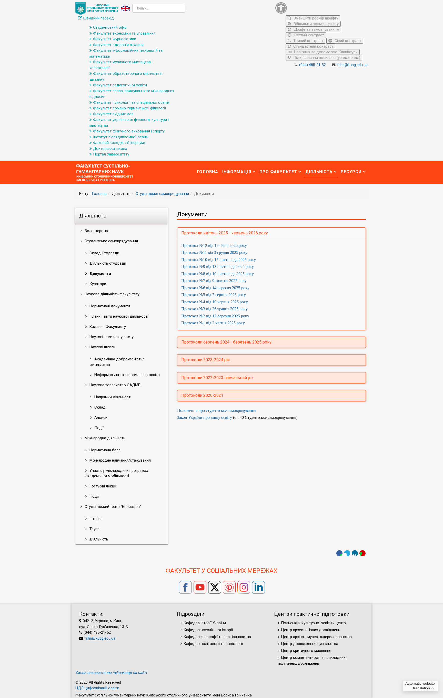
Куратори (97, 284)
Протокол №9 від (217, 266)
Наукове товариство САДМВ (114, 385)
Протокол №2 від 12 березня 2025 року (215, 316)
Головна (207, 171)
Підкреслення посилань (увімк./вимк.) (326, 57)
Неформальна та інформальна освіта (126, 374)
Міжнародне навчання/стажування (119, 460)
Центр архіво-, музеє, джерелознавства (316, 636)
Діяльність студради (107, 263)
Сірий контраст (347, 40)
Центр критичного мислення (306, 650)
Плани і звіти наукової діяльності (118, 316)
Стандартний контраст (312, 46)
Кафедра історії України (205, 623)
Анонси (100, 417)
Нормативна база (104, 450)
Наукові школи (101, 347)
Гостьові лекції (102, 486)
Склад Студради (103, 253)
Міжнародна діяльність (104, 438)
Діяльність (319, 171)
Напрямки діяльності (112, 397)
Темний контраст (307, 40)
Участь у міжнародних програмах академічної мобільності (116, 473)
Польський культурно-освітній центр (313, 623)
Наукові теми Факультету (111, 337)
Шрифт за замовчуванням (315, 29)
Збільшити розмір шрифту (316, 24)
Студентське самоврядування (162, 193)
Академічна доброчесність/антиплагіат (117, 362)
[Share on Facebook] (339, 553)
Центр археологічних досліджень (310, 630)
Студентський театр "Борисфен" (112, 506)
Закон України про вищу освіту (204, 417)
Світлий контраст (308, 35)
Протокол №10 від (218, 259)
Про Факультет (278, 171)
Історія (95, 518)
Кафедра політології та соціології (213, 643)
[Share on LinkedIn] (355, 553)
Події (98, 427)
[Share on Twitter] (347, 553)
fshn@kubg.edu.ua (352, 65)
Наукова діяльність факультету (111, 294)
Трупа (93, 529)
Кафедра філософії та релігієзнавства (217, 636)
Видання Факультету (107, 326)
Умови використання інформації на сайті (111, 672)
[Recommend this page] (362, 553)
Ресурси (351, 171)
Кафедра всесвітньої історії (208, 630)
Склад (99, 407)
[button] (320, 8)
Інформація (236, 171)
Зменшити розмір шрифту (315, 18)
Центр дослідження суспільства (309, 643)
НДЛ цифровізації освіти (97, 688)
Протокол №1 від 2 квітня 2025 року (213, 323)
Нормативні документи (109, 306)
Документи (99, 273)
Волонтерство (96, 230)
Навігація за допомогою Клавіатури (325, 52)
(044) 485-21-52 (312, 65)
